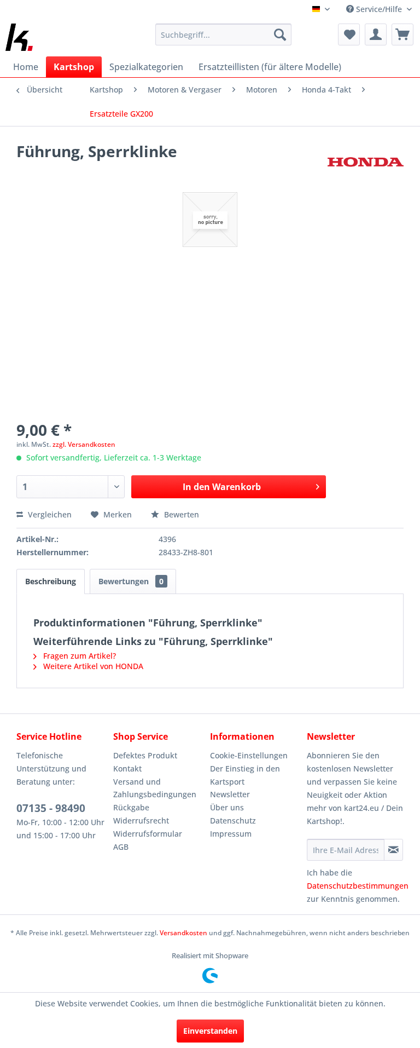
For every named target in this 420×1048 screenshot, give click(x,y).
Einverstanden (210, 1031)
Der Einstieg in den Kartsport (245, 775)
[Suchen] (280, 34)
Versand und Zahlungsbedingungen (154, 788)
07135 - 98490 (50, 808)
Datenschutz (233, 820)
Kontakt (127, 768)
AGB (121, 847)
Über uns (227, 807)
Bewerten (180, 514)
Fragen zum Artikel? (78, 655)
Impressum (231, 833)
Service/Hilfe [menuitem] (379, 9)
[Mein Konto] (376, 34)
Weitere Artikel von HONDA (92, 666)
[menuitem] (223, 34)
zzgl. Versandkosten (83, 444)
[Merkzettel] (349, 34)
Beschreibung (50, 581)
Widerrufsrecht (141, 820)
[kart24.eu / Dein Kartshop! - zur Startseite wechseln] (19, 37)
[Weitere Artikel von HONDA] (366, 162)
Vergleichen (49, 514)
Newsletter (230, 794)
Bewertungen (131, 581)
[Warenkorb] (402, 34)
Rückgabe (131, 807)
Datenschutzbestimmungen (358, 885)
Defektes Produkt (145, 755)
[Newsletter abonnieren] (393, 850)
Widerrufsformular (147, 833)
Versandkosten (183, 932)
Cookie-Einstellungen (249, 755)
